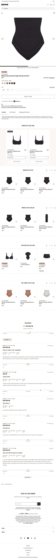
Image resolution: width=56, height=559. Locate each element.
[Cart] (51, 5)
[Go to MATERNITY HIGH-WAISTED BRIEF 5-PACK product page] (46, 218)
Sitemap (28, 545)
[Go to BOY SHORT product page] (46, 256)
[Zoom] (2, 13)
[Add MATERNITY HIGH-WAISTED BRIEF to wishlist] (16, 184)
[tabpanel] (28, 117)
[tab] (4, 112)
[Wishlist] (48, 5)
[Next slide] (53, 39)
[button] (49, 78)
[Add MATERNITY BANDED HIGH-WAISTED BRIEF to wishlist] (54, 13)
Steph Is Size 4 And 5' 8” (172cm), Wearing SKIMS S (28, 67)
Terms (28, 554)
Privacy (28, 552)
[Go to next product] (55, 170)
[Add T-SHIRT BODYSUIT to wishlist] (35, 259)
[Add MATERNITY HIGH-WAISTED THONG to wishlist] (35, 184)
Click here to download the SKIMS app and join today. (13, 107)
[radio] (3, 90)
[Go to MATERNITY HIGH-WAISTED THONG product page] (28, 180)
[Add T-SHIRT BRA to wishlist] (16, 259)
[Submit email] (39, 504)
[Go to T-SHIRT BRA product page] (9, 256)
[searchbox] (29, 8)
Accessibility (28, 550)
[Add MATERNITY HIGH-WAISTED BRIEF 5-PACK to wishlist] (53, 222)
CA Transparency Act (28, 548)
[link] (2, 83)
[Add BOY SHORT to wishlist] (53, 259)
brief (13, 116)
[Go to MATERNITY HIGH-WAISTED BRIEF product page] (9, 180)
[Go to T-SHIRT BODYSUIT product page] (28, 256)
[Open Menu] (54, 5)
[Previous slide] (3, 39)
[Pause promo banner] (53, 1)
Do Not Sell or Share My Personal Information (28, 557)
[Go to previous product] (47, 170)
